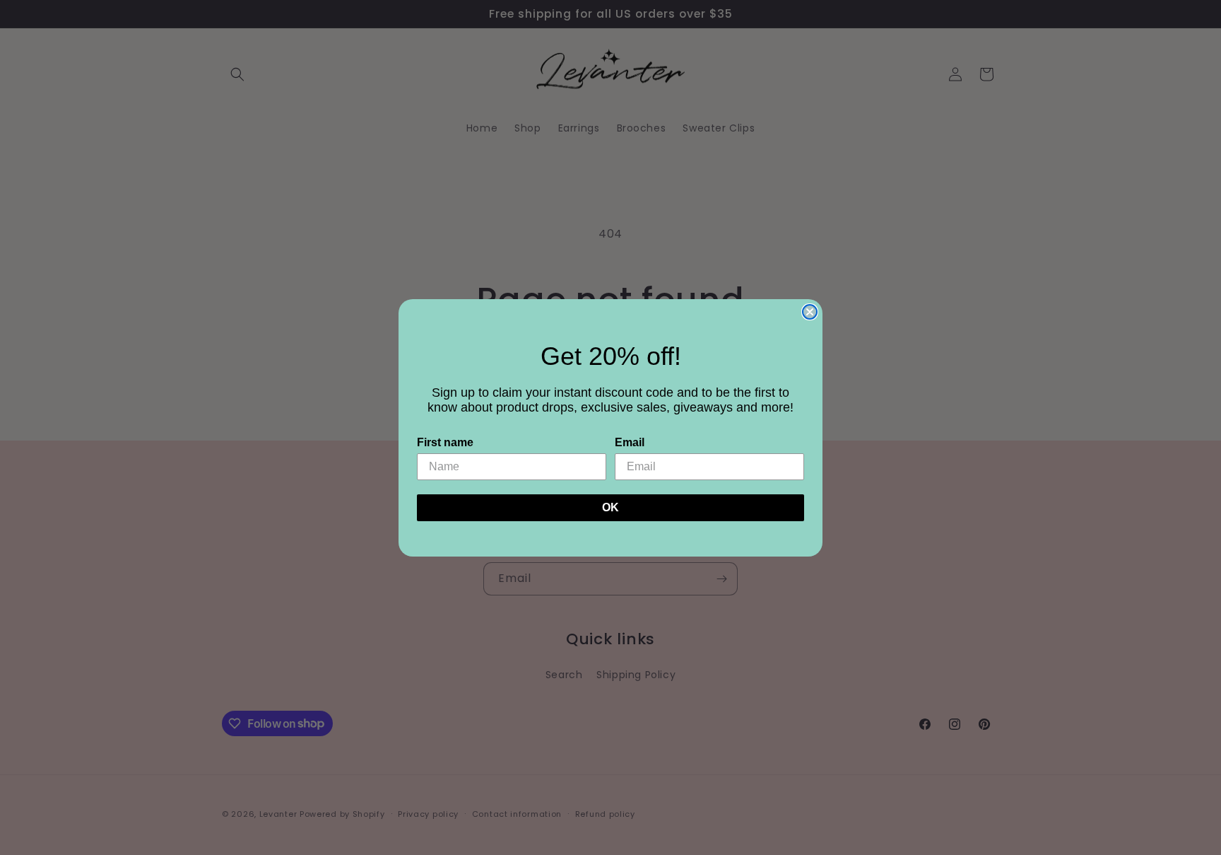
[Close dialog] (810, 312)
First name (445, 442)
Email (629, 442)
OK (610, 507)
